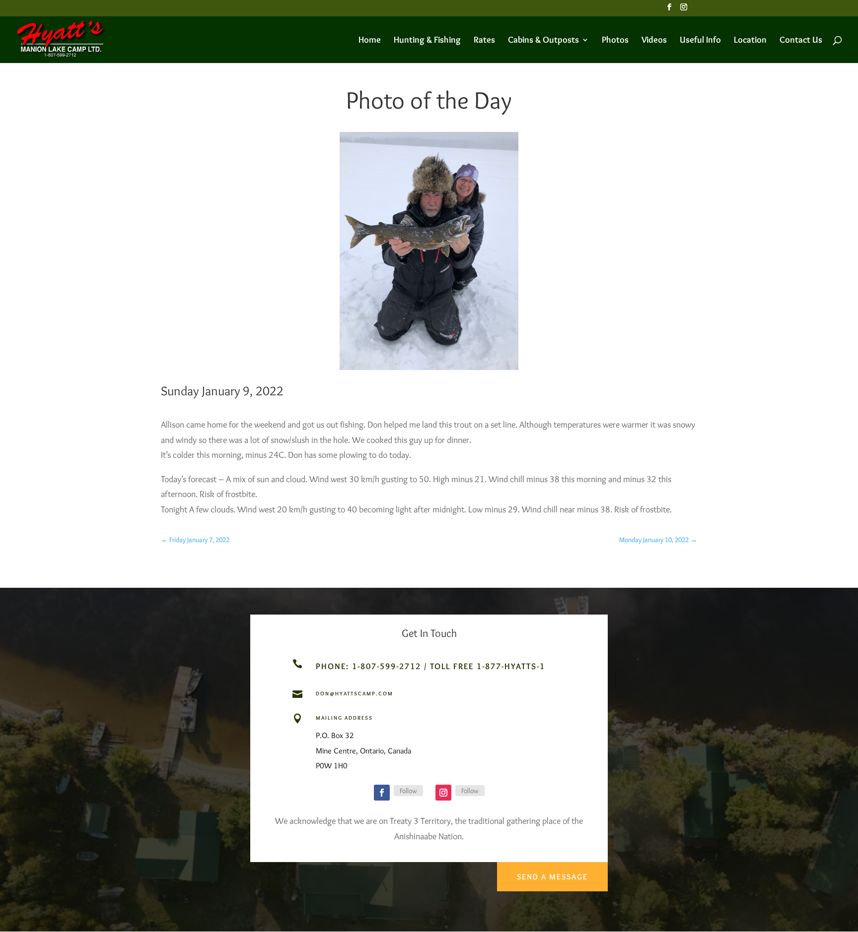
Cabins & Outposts (543, 40)
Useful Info (700, 40)
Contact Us (801, 40)
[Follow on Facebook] (382, 793)
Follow (408, 790)
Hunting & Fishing (427, 40)
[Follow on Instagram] (443, 793)
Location (750, 40)
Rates (484, 40)
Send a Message (552, 876)
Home (369, 40)
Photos (615, 40)
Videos (654, 40)
